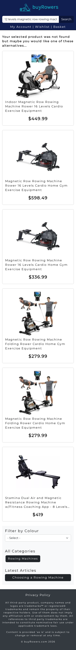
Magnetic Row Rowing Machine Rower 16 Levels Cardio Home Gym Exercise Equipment (36, 185)
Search (66, 19)
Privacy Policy (38, 595)
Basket (59, 27)
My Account (21, 27)
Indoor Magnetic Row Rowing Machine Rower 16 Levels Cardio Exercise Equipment (34, 106)
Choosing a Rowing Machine (38, 577)
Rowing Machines (23, 558)
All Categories (20, 551)
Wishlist (42, 27)
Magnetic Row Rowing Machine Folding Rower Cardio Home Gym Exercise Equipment (35, 344)
